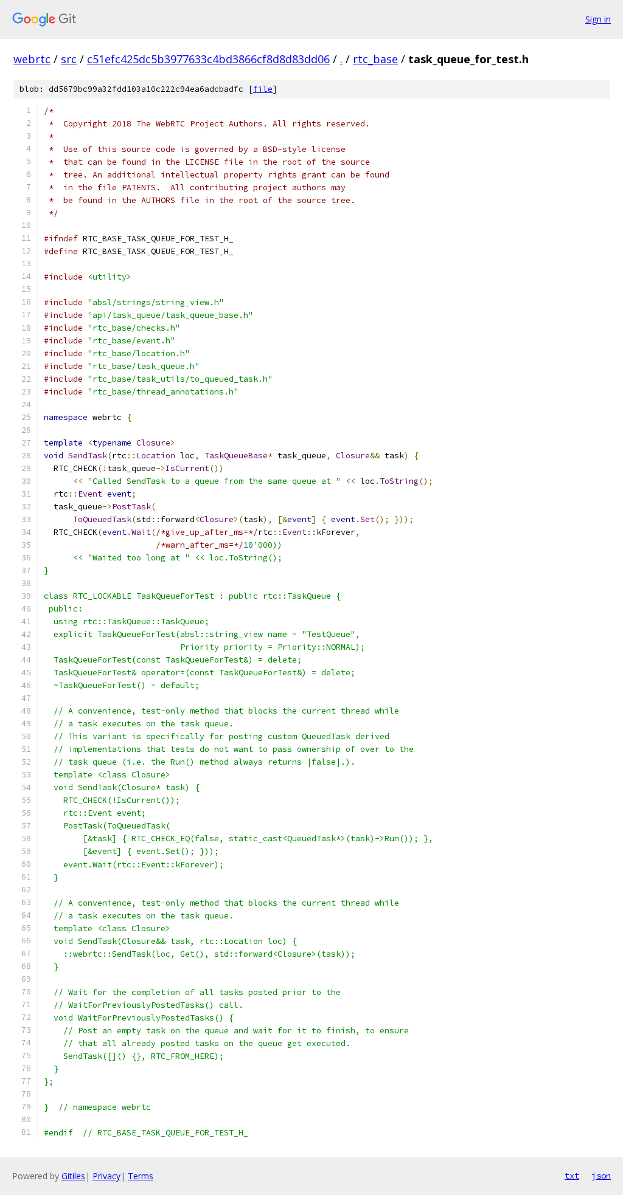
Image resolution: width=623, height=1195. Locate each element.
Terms (140, 1176)
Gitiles (73, 1176)
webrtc (31, 59)
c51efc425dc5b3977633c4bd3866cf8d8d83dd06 (208, 59)
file (263, 89)
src (69, 59)
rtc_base (375, 59)
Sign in (598, 19)
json (601, 1175)
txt (572, 1175)
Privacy (106, 1176)
